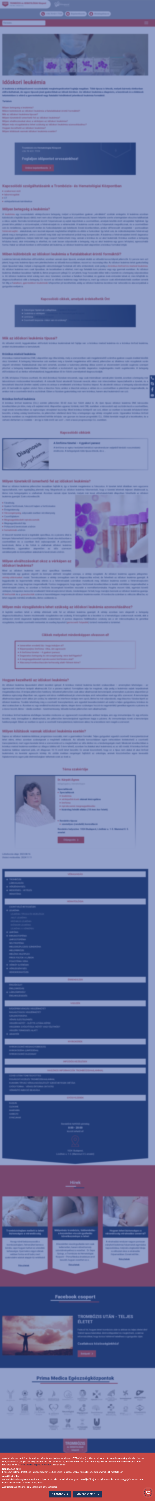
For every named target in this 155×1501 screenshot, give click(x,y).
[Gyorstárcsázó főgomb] (148, 1492)
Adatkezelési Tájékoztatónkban (36, 1464)
